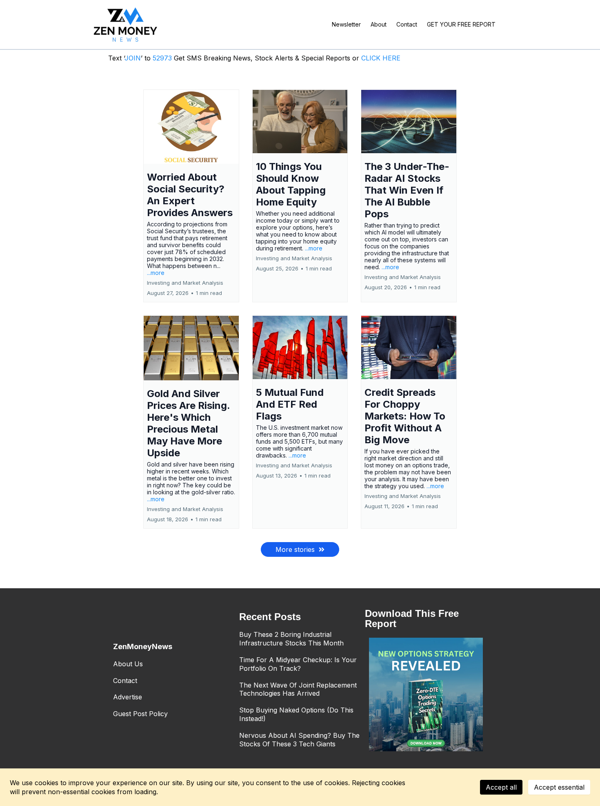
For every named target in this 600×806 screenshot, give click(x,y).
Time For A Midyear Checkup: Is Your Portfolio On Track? (298, 664)
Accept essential (559, 787)
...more (155, 272)
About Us (128, 664)
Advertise (127, 697)
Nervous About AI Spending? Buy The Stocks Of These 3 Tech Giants (299, 739)
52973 (163, 58)
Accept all (501, 787)
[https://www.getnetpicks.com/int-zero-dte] (426, 695)
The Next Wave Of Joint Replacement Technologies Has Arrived (298, 689)
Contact (125, 681)
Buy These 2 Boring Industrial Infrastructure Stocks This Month (291, 638)
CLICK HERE (380, 58)
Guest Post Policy (140, 714)
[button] (191, 196)
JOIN (132, 58)
